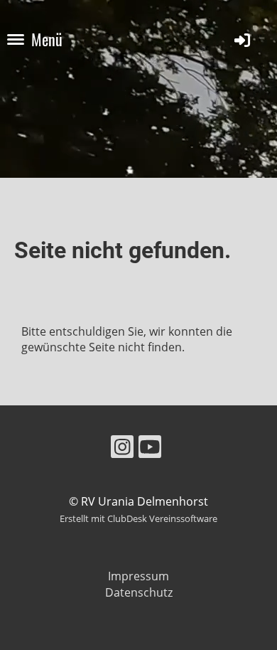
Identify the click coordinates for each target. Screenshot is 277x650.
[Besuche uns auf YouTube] (149, 449)
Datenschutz (139, 592)
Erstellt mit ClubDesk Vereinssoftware (138, 518)
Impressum (138, 576)
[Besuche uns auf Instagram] (122, 449)
